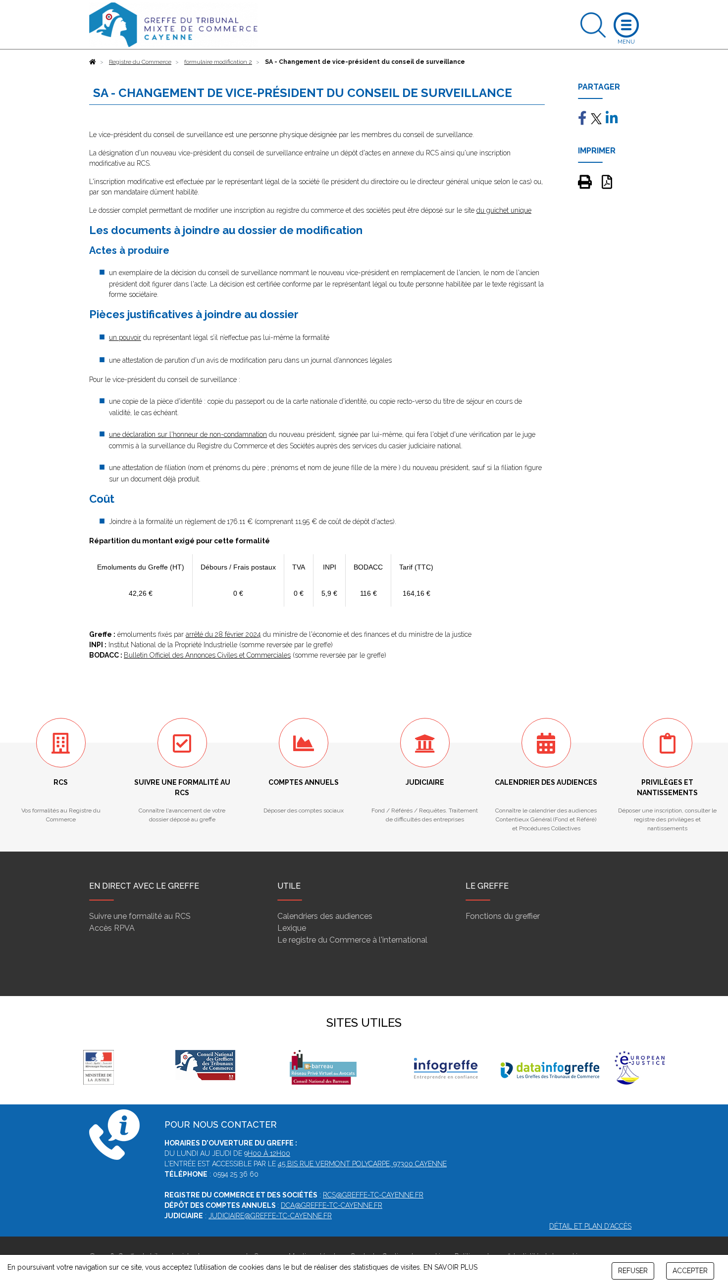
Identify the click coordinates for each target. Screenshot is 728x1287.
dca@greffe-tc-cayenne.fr (331, 1205)
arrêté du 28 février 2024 (223, 634)
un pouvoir (125, 337)
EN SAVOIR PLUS (450, 1267)
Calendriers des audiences (324, 916)
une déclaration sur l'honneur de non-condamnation (188, 434)
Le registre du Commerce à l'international (352, 940)
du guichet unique (503, 210)
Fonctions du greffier (503, 916)
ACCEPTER (690, 1271)
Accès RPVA (112, 928)
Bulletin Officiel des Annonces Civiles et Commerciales (207, 655)
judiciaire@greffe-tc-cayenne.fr (270, 1216)
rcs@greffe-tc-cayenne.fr (373, 1195)
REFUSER (633, 1271)
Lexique (291, 928)
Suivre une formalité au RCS (140, 916)
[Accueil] (92, 61)
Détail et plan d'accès (590, 1226)
